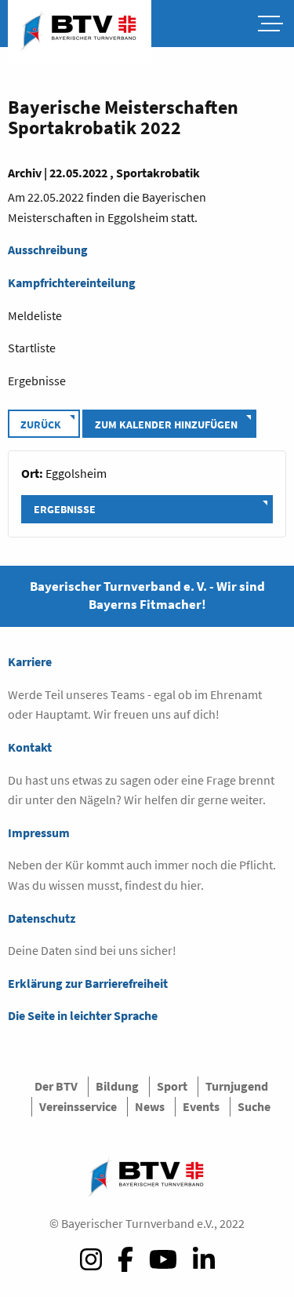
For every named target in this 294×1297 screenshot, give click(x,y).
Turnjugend (236, 1086)
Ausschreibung (48, 249)
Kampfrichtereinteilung (72, 282)
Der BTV (56, 1086)
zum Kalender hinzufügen (166, 424)
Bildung (117, 1086)
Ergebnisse (65, 509)
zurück (40, 424)
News (150, 1106)
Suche (254, 1106)
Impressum (39, 832)
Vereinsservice (78, 1106)
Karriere (30, 661)
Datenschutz (41, 918)
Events (201, 1106)
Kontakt (30, 747)
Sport (172, 1086)
